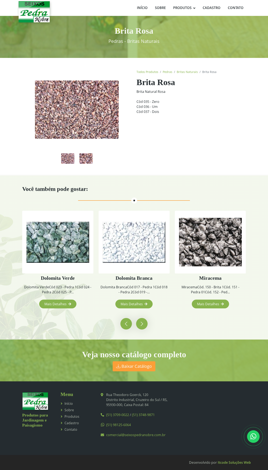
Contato (236, 7)
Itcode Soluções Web (234, 462)
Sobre (160, 7)
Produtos (182, 7)
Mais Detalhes (55, 304)
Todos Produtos (147, 72)
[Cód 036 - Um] (67, 158)
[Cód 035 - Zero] (77, 110)
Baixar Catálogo (136, 366)
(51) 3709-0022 (117, 415)
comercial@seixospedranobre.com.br (136, 435)
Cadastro (211, 7)
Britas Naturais (187, 72)
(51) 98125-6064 (118, 425)
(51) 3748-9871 (143, 415)
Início (142, 7)
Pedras (167, 72)
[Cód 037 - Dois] (86, 158)
